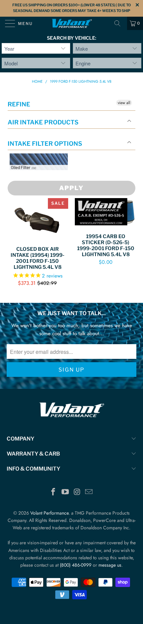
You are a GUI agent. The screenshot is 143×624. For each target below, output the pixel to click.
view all (124, 103)
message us (109, 565)
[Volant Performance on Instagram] (77, 492)
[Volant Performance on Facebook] (54, 492)
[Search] (120, 23)
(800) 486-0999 (75, 565)
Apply (71, 187)
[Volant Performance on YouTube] (65, 492)
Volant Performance (49, 513)
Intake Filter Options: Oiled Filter (43, 177)
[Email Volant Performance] (89, 492)
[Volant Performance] (71, 23)
